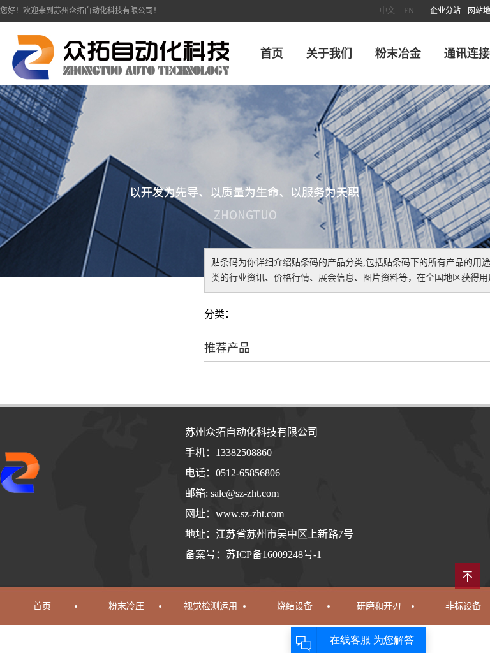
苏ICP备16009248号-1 (274, 554)
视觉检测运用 (210, 606)
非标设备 (463, 606)
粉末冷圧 (126, 606)
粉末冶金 (398, 53)
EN (409, 10)
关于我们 (329, 53)
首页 (271, 53)
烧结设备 (295, 606)
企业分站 (445, 10)
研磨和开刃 (379, 606)
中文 (387, 10)
